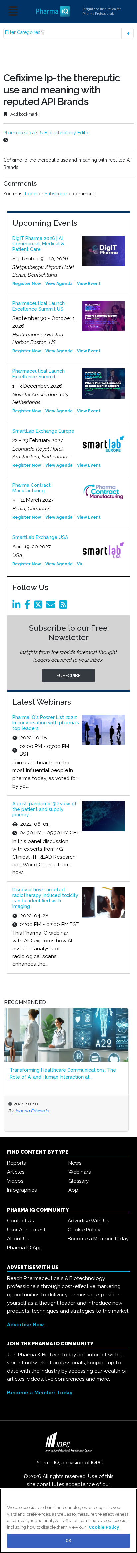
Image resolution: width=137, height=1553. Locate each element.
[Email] (52, 606)
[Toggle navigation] (13, 11)
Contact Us (20, 1221)
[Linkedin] (17, 606)
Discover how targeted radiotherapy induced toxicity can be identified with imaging (45, 898)
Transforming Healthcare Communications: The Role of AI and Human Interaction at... (63, 1074)
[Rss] (64, 606)
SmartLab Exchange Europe (43, 431)
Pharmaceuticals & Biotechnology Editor (46, 132)
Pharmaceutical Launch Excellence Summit (38, 373)
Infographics (22, 1190)
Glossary (78, 1181)
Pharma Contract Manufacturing (31, 488)
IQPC (97, 1463)
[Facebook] (28, 606)
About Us (18, 1239)
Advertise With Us (88, 1221)
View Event (89, 284)
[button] (68, 33)
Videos (15, 1181)
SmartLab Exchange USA (40, 537)
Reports (16, 1163)
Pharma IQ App (25, 1248)
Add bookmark (23, 114)
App (73, 1190)
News (74, 1163)
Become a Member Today (98, 1239)
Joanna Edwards (32, 1110)
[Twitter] (39, 606)
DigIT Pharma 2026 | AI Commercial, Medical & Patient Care (38, 244)
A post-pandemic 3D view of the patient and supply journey (44, 809)
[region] (68, 1520)
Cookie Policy (84, 1230)
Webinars (79, 1172)
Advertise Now (25, 1325)
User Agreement (26, 1230)
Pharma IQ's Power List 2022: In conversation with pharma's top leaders (45, 723)
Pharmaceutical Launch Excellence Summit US (38, 306)
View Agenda (59, 284)
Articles (15, 1172)
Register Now (26, 284)
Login (31, 193)
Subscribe (55, 193)
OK (68, 1540)
